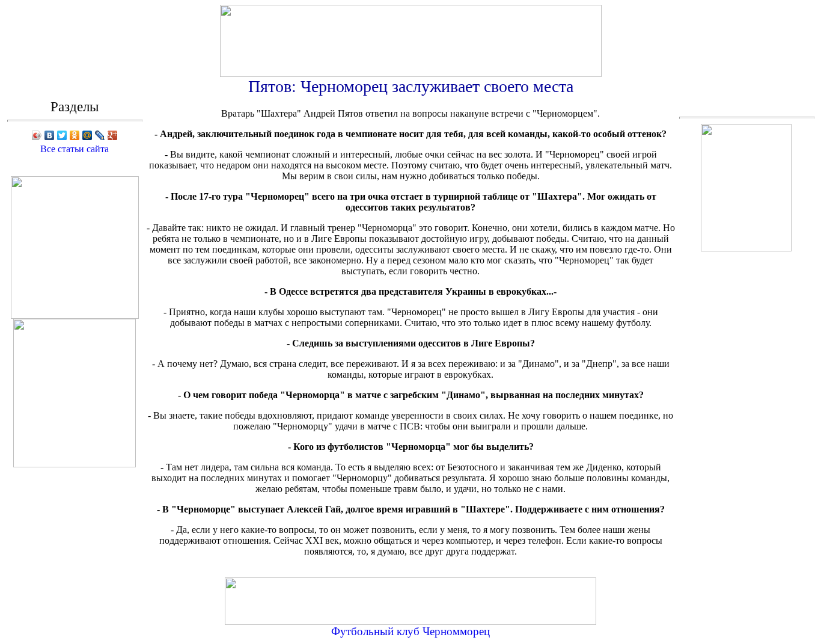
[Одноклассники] (75, 135)
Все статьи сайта (74, 149)
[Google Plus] (112, 135)
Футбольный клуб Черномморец (410, 631)
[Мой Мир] (87, 135)
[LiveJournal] (100, 135)
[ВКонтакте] (49, 135)
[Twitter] (62, 135)
